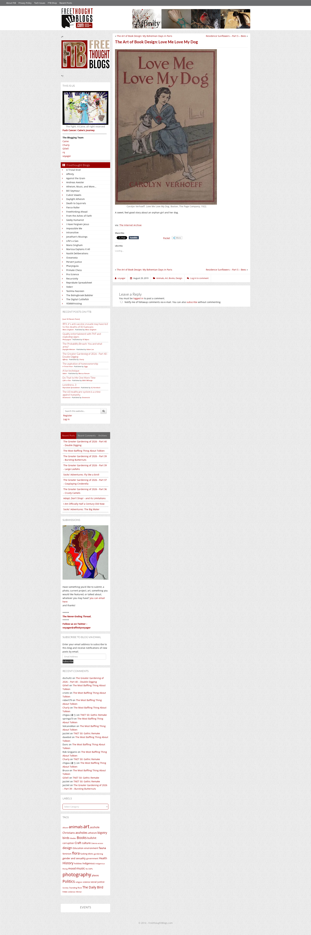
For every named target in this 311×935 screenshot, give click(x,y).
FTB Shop (52, 2)
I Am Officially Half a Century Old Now (83, 503)
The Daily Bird (92, 887)
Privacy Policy (25, 2)
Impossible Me (74, 228)
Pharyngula (72, 265)
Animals (160, 278)
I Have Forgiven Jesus (77, 224)
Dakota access (97, 843)
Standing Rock (75, 887)
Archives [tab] (102, 435)
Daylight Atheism (75, 199)
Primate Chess (74, 270)
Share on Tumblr (134, 237)
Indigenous (88, 863)
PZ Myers (86, 339)
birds (66, 838)
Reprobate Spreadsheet (79, 282)
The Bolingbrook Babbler (79, 295)
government (92, 858)
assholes (81, 833)
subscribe (192, 302)
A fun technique (71, 370)
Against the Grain (75, 178)
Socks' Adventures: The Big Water (81, 509)
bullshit (91, 838)
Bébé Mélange (87, 380)
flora (76, 853)
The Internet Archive (130, 225)
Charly (66, 145)
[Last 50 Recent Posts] (71, 319)
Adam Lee (90, 349)
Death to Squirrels (76, 203)
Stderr (69, 286)
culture (86, 843)
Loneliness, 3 (69, 384)
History (68, 863)
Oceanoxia (72, 257)
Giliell (66, 148)
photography (77, 874)
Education (78, 848)
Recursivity (72, 278)
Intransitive (72, 232)
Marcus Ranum (84, 373)
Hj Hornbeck (95, 387)
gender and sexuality (74, 858)
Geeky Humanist (75, 219)
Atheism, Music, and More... (81, 186)
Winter (79, 892)
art (86, 826)
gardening (98, 854)
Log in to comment (199, 278)
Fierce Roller (73, 207)
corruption (68, 843)
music (80, 868)
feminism (67, 853)
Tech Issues (39, 2)
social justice (97, 881)
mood (72, 868)
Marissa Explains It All (78, 249)
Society (66, 888)
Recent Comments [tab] (87, 435)
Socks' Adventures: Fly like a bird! (81, 474)
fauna (102, 848)
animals (76, 826)
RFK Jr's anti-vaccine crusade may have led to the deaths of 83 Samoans (85, 325)
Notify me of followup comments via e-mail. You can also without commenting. (172, 302)
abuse (65, 827)
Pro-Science (72, 274)
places (95, 875)
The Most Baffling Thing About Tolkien (84, 450)
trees (65, 891)
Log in (66, 419)
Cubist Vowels (73, 195)
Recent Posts (65, 2)
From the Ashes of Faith (79, 215)
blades (73, 838)
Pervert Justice (74, 261)
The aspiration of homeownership (80, 363)
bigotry (102, 833)
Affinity (70, 174)
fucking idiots (86, 853)
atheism (92, 832)
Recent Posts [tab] (68, 435)
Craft (78, 843)
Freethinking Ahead (76, 211)
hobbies (78, 863)
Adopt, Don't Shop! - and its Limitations (84, 498)
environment (91, 848)
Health (103, 858)
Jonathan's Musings (76, 236)
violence (71, 892)
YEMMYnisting (74, 303)
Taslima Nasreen (75, 291)
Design (179, 278)
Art (166, 278)
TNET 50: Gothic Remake (93, 714)
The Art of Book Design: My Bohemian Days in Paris (144, 35)
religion (78, 882)
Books (82, 837)
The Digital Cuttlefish (77, 299)
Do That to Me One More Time (79, 377)
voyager (67, 156)
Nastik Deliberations (77, 253)
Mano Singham (74, 245)
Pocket (166, 238)
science (86, 881)
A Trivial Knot (73, 169)
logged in (138, 298)
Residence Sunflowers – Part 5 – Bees (226, 35)
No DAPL (89, 868)
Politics (69, 881)
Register (67, 415)
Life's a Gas (72, 240)
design (67, 848)
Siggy (86, 366)
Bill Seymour (73, 190)
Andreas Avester (75, 182)
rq (64, 152)
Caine (66, 141)
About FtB (11, 2)
